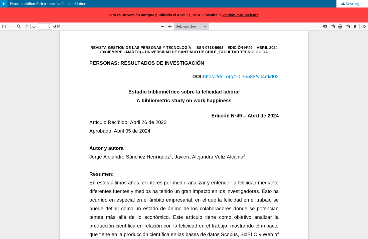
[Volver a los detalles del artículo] (4, 4)
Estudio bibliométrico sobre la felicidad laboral (49, 3)
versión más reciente (241, 14)
